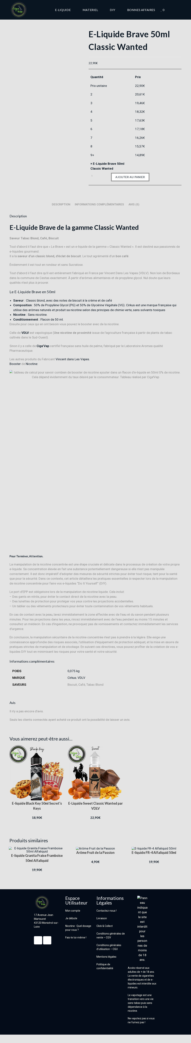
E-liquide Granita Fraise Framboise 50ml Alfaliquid (37, 858)
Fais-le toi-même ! (75, 937)
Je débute (71, 918)
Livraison (101, 918)
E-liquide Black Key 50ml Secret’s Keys (37, 805)
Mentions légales (106, 956)
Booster (15, 364)
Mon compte (72, 910)
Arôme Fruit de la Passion (95, 852)
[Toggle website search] (180, 10)
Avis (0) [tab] (134, 204)
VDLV (25, 333)
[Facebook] (38, 940)
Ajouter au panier (130, 177)
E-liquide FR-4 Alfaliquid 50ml (154, 852)
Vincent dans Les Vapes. (73, 359)
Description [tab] (61, 204)
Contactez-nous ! (106, 910)
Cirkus (72, 678)
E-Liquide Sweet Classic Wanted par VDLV (95, 805)
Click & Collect (104, 925)
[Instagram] (47, 940)
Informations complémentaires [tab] (99, 204)
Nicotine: (32, 364)
